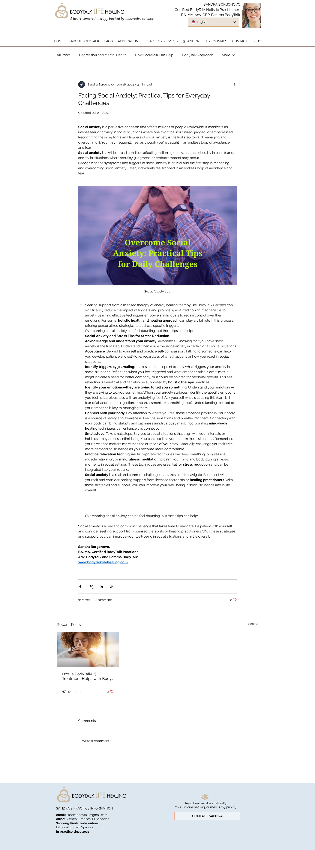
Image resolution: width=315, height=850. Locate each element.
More (226, 55)
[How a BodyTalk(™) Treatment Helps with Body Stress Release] (88, 649)
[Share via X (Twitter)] (91, 587)
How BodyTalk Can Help (154, 55)
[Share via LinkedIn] (101, 587)
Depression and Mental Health (102, 55)
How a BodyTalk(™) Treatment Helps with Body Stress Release (87, 676)
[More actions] (234, 84)
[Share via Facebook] (80, 587)
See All (253, 623)
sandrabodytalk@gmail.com (87, 815)
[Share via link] (112, 587)
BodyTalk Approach (197, 55)
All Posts (63, 55)
